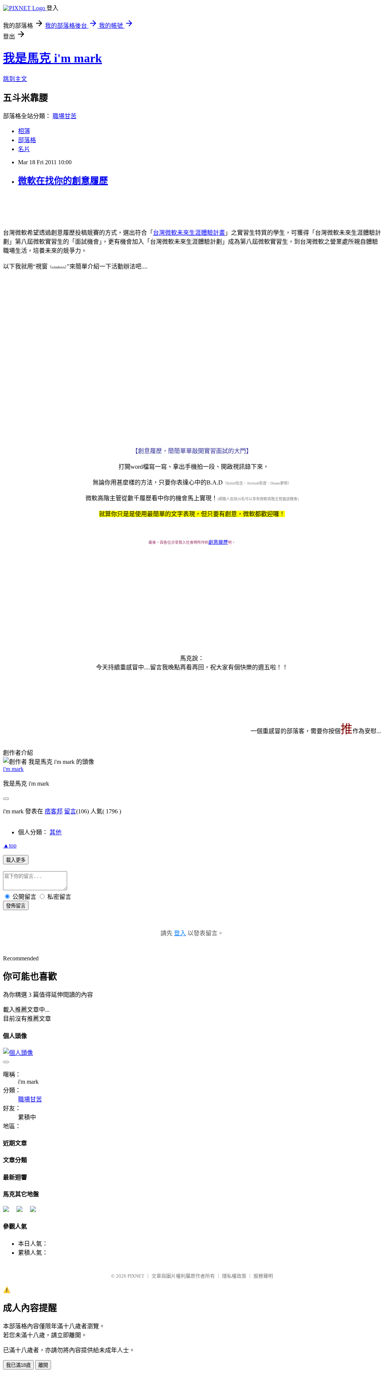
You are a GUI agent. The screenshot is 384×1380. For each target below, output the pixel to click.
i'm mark (13, 769)
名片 (24, 149)
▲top (9, 845)
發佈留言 (16, 906)
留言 (70, 811)
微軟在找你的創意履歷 (63, 181)
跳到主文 (15, 79)
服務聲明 (263, 1276)
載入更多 (16, 860)
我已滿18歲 (18, 1365)
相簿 (24, 131)
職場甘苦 (64, 116)
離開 (43, 1365)
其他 (56, 832)
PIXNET (136, 1276)
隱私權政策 (234, 1276)
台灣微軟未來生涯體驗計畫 (189, 233)
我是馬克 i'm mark (52, 58)
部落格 (27, 140)
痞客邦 (54, 811)
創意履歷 (218, 542)
